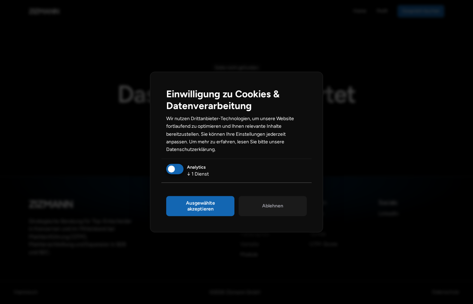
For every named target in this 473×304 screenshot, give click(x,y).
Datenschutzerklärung (190, 149)
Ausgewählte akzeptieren (200, 206)
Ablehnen (272, 206)
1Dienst (198, 174)
